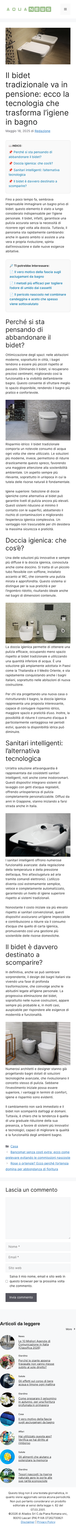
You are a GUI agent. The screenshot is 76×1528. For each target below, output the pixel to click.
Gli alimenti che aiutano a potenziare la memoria (34, 1458)
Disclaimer (28, 1522)
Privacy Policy (46, 1522)
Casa (14, 1146)
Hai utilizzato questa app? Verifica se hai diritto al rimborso (35, 1440)
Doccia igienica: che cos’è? (33, 163)
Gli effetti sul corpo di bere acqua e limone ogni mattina (36, 1382)
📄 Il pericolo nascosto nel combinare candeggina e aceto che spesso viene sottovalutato (38, 299)
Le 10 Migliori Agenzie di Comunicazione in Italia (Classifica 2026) (34, 1344)
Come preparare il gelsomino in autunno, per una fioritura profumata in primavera (37, 1402)
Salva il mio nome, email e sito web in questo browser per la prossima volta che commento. (37, 1281)
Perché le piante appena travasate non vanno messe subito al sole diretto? (36, 1364)
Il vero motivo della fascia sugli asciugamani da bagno (36, 1420)
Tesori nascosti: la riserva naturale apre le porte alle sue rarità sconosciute (35, 1478)
